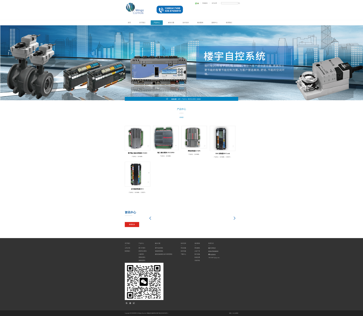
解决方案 (171, 22)
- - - (189, 99)
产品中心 (157, 22)
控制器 (199, 99)
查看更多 (132, 224)
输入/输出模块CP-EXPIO (165, 152)
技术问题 (183, 251)
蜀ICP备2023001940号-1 (162, 313)
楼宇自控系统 (159, 248)
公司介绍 (127, 248)
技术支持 (186, 22)
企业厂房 (197, 251)
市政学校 (197, 260)
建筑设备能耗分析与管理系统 (163, 254)
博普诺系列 (142, 257)
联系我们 (229, 22)
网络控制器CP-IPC (194, 151)
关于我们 (142, 22)
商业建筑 (197, 248)
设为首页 (214, 3)
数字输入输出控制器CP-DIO (137, 153)
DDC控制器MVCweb (223, 153)
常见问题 (183, 248)
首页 (129, 22)
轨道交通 (197, 257)
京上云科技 (235, 313)
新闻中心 (215, 22)
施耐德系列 (142, 260)
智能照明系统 (159, 251)
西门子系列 (142, 248)
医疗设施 (197, 254)
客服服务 (205, 3)
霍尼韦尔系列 (192, 99)
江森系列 (141, 254)
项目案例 (200, 22)
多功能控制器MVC (137, 189)
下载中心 (183, 254)
